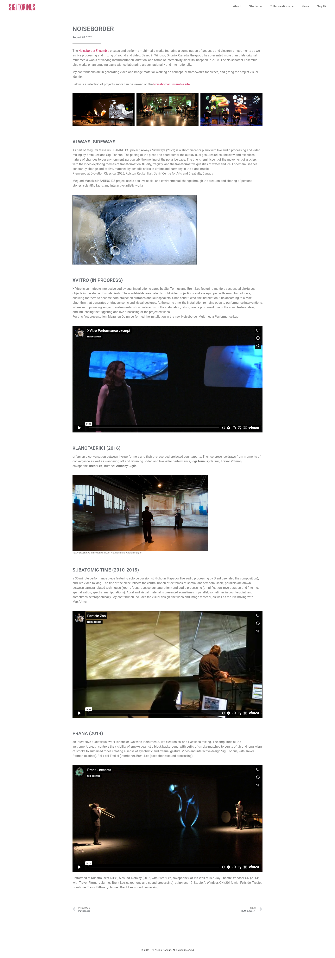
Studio (253, 6)
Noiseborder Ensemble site (171, 84)
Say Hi (321, 6)
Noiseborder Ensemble (94, 51)
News (305, 6)
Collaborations (280, 6)
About (237, 6)
